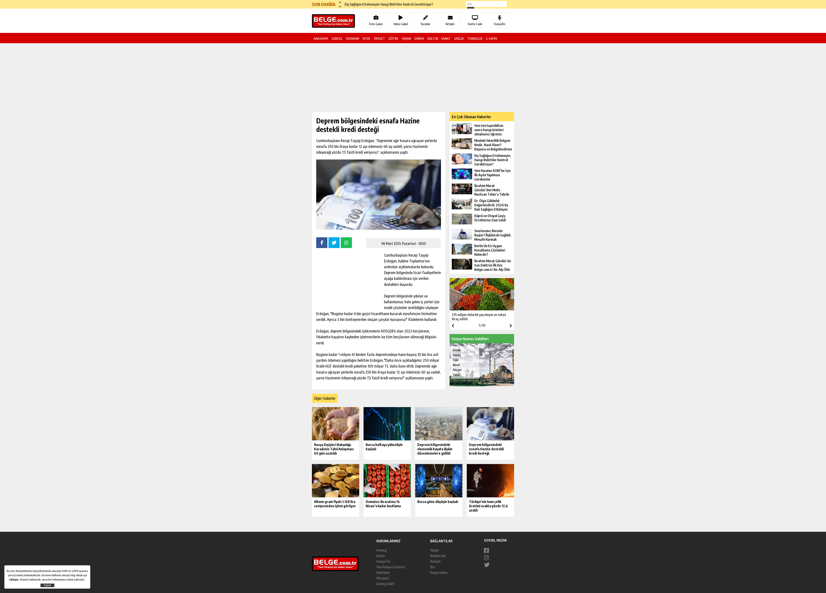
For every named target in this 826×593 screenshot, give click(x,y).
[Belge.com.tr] (335, 570)
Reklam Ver (438, 556)
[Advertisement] (290, 112)
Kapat (47, 585)
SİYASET (379, 38)
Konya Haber (439, 572)
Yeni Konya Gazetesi (390, 567)
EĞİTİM (393, 38)
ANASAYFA (321, 38)
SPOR (366, 38)
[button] (340, 2)
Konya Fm (383, 561)
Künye (434, 550)
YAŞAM (406, 38)
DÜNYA (419, 38)
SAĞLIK (459, 38)
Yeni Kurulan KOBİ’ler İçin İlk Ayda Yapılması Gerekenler (383, 4)
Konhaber (383, 572)
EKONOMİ (352, 38)
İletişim (435, 561)
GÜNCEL (336, 38)
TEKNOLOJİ (474, 38)
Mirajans (382, 578)
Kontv (380, 556)
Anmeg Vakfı (385, 584)
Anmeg (381, 550)
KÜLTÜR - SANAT (439, 38)
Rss (432, 567)
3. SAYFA (491, 38)
